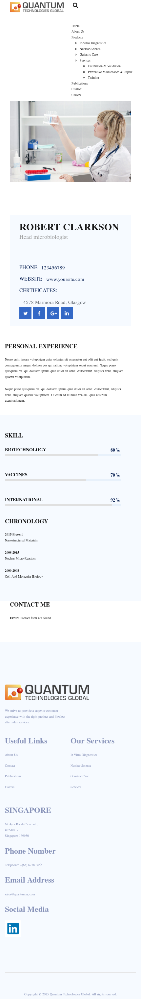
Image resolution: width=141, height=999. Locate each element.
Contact (10, 765)
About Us (11, 754)
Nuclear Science (80, 765)
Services (75, 787)
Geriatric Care (79, 776)
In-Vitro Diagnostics (83, 754)
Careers (9, 787)
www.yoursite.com (65, 279)
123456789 (53, 267)
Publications (13, 776)
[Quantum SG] (37, 6)
